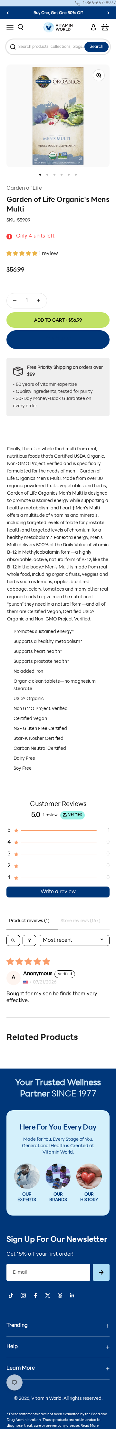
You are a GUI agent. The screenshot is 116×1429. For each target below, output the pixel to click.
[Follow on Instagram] (23, 1295)
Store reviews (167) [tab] (80, 921)
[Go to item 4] (62, 175)
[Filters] (29, 940)
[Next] (108, 13)
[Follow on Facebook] (35, 1295)
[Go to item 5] (69, 175)
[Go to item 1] (40, 175)
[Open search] (13, 940)
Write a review (58, 892)
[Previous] (7, 13)
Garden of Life (24, 188)
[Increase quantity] (39, 300)
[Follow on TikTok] (11, 1295)
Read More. (90, 1426)
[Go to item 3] (54, 175)
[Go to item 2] (47, 175)
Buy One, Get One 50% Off (58, 13)
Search (96, 47)
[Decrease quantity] (15, 300)
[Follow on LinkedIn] (72, 1295)
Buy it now (58, 339)
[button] (22, 253)
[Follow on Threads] (60, 1295)
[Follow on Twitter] (47, 1295)
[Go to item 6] (76, 175)
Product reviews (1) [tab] (29, 921)
